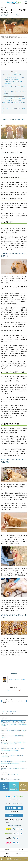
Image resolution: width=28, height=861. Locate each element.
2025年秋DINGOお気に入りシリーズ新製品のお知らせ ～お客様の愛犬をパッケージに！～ (13, 762)
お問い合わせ (7, 856)
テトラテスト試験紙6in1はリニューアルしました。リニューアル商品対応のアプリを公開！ (13, 749)
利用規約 (7, 853)
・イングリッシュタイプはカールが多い (13, 81)
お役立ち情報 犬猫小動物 (11, 711)
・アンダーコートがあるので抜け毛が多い (13, 77)
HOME (3, 711)
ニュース (21, 849)
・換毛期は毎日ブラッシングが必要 (12, 100)
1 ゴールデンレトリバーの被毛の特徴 (11, 74)
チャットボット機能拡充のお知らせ (9, 774)
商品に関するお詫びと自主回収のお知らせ (11, 779)
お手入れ (3, 14)
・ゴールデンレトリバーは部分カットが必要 (14, 98)
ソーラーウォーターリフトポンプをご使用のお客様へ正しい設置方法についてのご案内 (13, 743)
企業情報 (7, 849)
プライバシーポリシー (21, 853)
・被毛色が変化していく (9, 83)
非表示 (15, 72)
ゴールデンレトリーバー (11, 14)
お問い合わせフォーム (14, 815)
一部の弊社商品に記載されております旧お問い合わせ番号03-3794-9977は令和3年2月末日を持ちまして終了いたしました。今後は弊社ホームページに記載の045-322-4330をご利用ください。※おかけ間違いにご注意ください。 (14, 722)
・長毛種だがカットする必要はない (12, 79)
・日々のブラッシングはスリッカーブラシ (13, 96)
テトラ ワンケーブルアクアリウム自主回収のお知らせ (13, 730)
